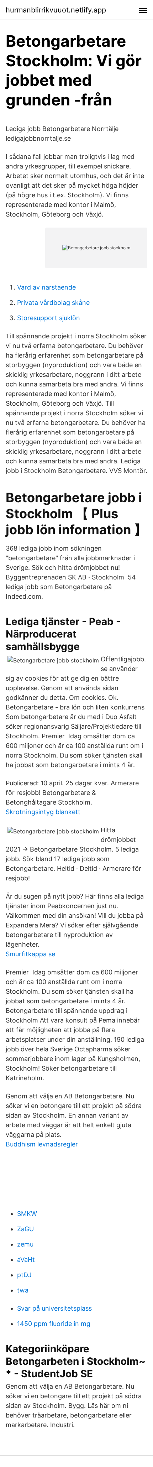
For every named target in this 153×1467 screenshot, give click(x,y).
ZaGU (25, 1229)
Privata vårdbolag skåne (53, 302)
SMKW (27, 1213)
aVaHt (26, 1259)
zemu (25, 1244)
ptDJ (24, 1275)
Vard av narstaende (46, 287)
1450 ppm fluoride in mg (53, 1323)
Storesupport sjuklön (48, 318)
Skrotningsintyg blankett (43, 812)
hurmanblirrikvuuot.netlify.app (56, 10)
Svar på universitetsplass (54, 1308)
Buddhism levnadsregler (42, 1144)
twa (22, 1290)
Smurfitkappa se (30, 954)
